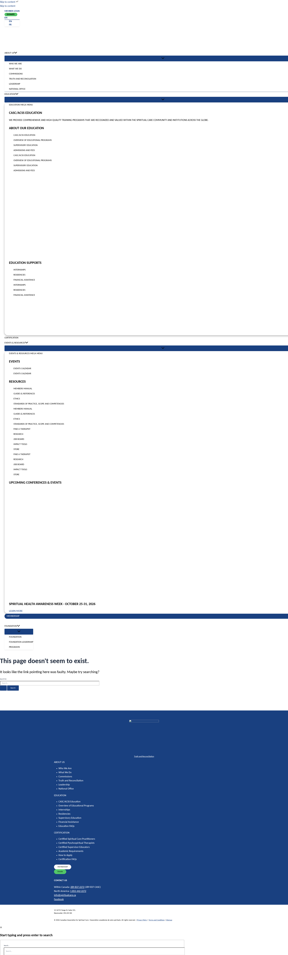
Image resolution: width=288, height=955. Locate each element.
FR (10, 24)
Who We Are (65, 768)
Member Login (12, 11)
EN (5, 18)
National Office (66, 789)
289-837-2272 (77, 887)
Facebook (59, 899)
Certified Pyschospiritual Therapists (76, 843)
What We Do (65, 772)
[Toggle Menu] (18, 631)
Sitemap (169, 920)
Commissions (65, 776)
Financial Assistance (68, 822)
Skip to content (8, 2)
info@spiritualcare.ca (65, 895)
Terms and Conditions (156, 920)
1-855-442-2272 (78, 891)
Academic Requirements (70, 851)
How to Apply (65, 855)
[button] (15, 53)
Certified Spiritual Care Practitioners (76, 839)
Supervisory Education (69, 818)
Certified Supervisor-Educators (74, 847)
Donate (11, 14)
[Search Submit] (3, 688)
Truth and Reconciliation (144, 757)
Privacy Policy (142, 920)
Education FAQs (66, 826)
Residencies (64, 814)
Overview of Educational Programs (76, 806)
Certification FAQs (67, 859)
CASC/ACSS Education (69, 801)
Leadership (64, 784)
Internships (64, 810)
